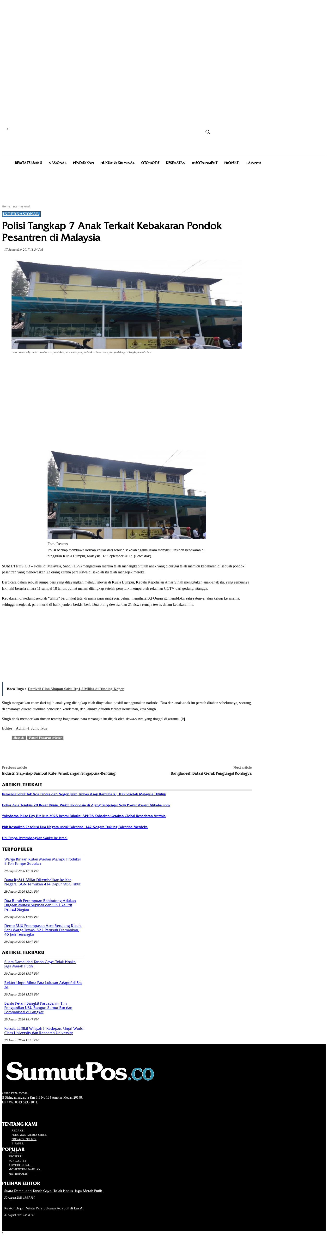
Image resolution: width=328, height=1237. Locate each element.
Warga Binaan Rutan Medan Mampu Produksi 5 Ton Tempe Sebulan (42, 861)
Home (6, 206)
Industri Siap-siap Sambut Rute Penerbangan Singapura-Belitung (58, 773)
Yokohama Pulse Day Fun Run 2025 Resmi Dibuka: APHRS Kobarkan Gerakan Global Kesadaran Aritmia (84, 816)
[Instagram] (13, 1111)
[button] (207, 131)
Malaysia (18, 737)
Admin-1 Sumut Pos (31, 728)
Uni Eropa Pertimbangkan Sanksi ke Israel (34, 838)
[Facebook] (45, 365)
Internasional (21, 206)
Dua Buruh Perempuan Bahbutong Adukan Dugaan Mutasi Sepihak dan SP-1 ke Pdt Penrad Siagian (40, 905)
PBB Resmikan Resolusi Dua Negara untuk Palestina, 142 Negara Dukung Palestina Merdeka (75, 827)
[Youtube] (30, 1111)
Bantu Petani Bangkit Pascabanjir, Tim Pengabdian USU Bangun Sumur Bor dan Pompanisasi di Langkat (38, 1007)
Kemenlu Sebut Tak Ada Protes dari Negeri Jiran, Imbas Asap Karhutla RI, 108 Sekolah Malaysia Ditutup (84, 794)
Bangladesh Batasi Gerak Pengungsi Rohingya (211, 773)
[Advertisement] (164, 184)
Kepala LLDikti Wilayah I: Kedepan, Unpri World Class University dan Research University (43, 1030)
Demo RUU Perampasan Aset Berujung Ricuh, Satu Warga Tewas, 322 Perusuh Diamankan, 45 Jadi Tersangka (43, 930)
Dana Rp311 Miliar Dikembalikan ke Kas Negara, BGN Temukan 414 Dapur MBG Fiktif (42, 882)
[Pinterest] (80, 365)
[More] (114, 365)
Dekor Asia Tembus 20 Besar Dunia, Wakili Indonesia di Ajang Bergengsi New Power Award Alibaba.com (86, 805)
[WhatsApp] (97, 365)
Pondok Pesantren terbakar (45, 737)
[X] (62, 365)
